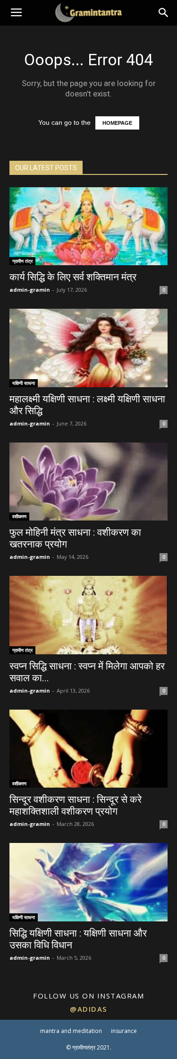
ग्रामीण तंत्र (22, 261)
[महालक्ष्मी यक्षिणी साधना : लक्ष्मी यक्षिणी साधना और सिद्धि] (88, 348)
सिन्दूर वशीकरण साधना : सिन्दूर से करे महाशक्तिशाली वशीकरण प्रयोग (75, 805)
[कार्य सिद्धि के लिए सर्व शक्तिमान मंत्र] (88, 226)
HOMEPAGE (117, 123)
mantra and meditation (71, 1031)
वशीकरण (19, 516)
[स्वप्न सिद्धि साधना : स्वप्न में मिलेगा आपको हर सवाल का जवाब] (88, 615)
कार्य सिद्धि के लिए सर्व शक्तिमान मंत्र (72, 277)
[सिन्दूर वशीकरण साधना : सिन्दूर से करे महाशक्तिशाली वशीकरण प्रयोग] (88, 749)
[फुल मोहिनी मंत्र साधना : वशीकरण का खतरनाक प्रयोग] (88, 482)
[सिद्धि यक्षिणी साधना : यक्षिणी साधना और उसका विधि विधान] (88, 882)
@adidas (88, 1009)
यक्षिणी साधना (23, 383)
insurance (124, 1031)
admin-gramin (29, 289)
